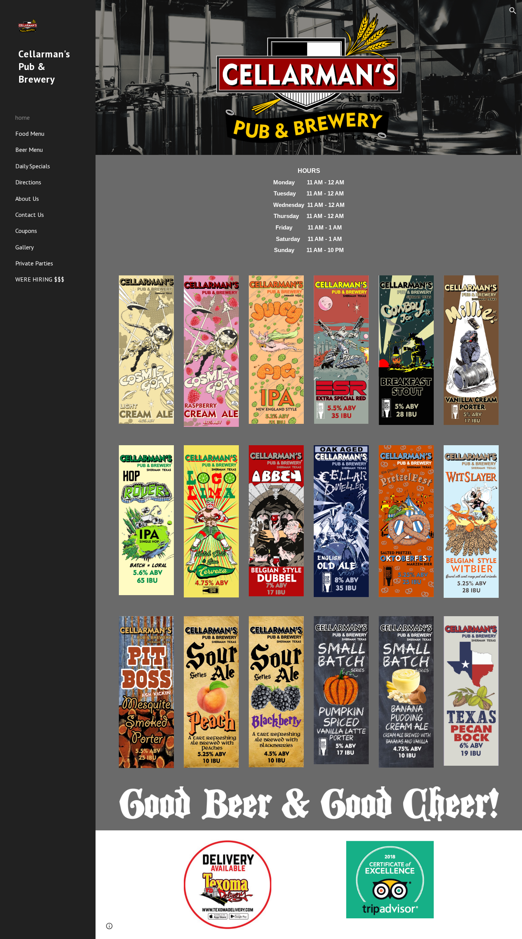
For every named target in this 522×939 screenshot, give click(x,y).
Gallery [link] (24, 247)
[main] (309, 210)
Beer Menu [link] (29, 149)
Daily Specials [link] (32, 166)
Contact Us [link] (29, 214)
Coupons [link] (26, 230)
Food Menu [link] (29, 133)
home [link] (22, 117)
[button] (513, 11)
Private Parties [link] (34, 263)
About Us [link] (27, 198)
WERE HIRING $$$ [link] (39, 279)
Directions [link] (28, 182)
